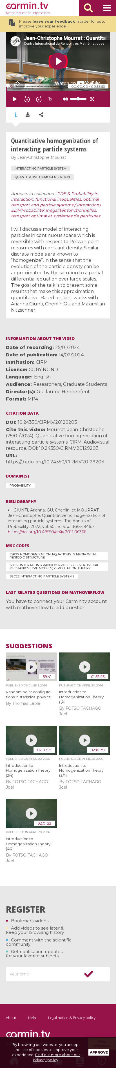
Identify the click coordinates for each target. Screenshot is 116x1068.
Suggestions (29, 646)
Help (32, 1017)
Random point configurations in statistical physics (29, 694)
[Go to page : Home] (27, 5)
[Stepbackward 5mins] (27, 99)
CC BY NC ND (43, 369)
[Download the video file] (27, 115)
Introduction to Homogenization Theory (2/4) (28, 770)
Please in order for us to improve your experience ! (62, 24)
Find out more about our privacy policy (56, 1057)
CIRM (42, 362)
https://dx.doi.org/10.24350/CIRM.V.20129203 (55, 462)
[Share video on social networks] (41, 115)
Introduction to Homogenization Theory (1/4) (81, 697)
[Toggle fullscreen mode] (92, 99)
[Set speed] (64, 99)
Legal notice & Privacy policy (71, 1017)
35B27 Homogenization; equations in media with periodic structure (53, 555)
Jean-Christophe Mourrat (41, 157)
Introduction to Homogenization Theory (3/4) (81, 770)
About (11, 1017)
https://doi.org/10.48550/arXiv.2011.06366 (47, 531)
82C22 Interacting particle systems (42, 576)
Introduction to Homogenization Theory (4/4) (28, 843)
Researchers (47, 384)
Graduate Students (85, 384)
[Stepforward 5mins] (39, 99)
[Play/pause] (14, 99)
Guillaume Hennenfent (63, 391)
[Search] (88, 7)
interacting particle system (40, 168)
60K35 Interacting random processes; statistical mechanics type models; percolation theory (54, 566)
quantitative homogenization (42, 177)
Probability (20, 485)
